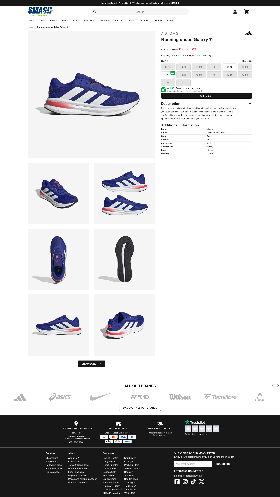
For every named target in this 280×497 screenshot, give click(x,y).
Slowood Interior (132, 468)
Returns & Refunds (78, 468)
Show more (89, 363)
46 (214, 74)
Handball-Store (111, 482)
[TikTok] (193, 482)
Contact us (76, 433)
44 (171, 74)
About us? (73, 458)
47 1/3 (245, 74)
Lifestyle (130, 20)
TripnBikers (130, 489)
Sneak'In (128, 472)
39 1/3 (168, 66)
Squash (118, 20)
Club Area (143, 20)
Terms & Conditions (78, 465)
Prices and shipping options (82, 479)
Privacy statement (77, 482)
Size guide (247, 60)
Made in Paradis (111, 493)
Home (31, 27)
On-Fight (128, 461)
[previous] (273, 385)
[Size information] (168, 61)
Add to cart (207, 95)
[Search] (95, 11)
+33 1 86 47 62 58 (76, 442)
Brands (170, 20)
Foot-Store (108, 475)
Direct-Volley (109, 468)
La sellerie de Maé (112, 489)
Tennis (65, 20)
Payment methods (77, 475)
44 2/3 (183, 74)
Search (140, 12)
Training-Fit (130, 482)
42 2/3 (229, 66)
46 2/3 (229, 74)
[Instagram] (185, 482)
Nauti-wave (130, 458)
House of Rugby (111, 486)
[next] (278, 385)
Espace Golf (109, 472)
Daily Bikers (109, 461)
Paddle (76, 20)
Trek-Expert (130, 486)
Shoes (42, 20)
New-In (31, 20)
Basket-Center (110, 458)
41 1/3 (199, 66)
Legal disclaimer (76, 472)
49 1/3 (183, 82)
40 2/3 (183, 66)
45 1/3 (199, 74)
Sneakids (129, 475)
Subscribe (223, 464)
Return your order (160, 435)
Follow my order (54, 465)
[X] (201, 482)
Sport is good (131, 479)
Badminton (89, 20)
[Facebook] (177, 482)
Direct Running (110, 465)
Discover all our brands (140, 407)
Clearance (157, 20)
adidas (170, 33)
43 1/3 (245, 66)
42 (214, 66)
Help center (52, 461)
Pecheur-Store (131, 465)
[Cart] (247, 12)
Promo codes (53, 472)
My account (52, 458)
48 (168, 82)
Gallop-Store (109, 479)
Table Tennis (104, 20)
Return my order (54, 468)
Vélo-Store (129, 493)
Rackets (53, 20)
